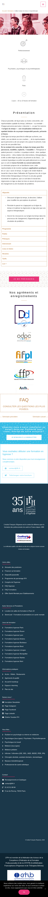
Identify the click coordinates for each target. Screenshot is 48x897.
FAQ (24, 399)
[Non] (45, 889)
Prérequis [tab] (6, 239)
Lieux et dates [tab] (7, 249)
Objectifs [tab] (5, 192)
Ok (24, 892)
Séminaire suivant (40, 417)
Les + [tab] (4, 264)
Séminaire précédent (8, 417)
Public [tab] (4, 234)
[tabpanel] (24, 210)
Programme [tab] (6, 229)
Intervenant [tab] (6, 244)
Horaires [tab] (5, 254)
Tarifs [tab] (4, 259)
